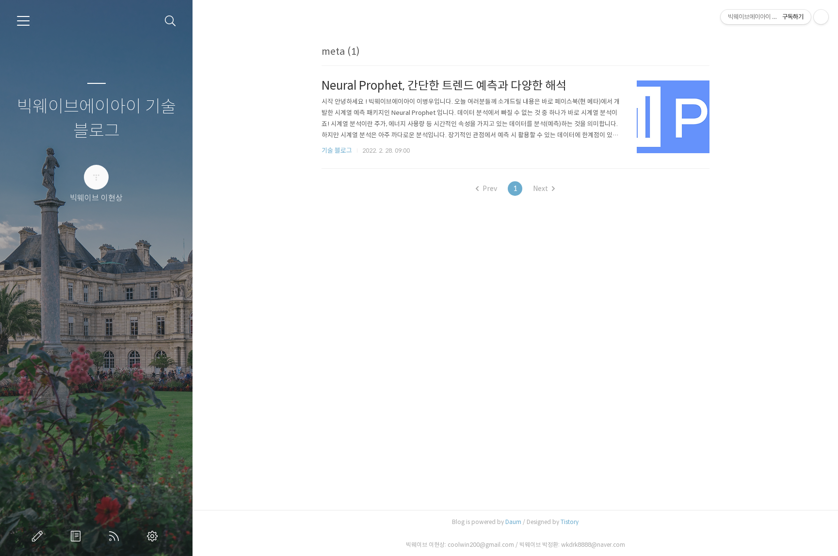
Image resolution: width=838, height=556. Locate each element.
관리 (154, 536)
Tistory (570, 521)
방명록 (77, 536)
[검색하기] (170, 21)
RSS (116, 536)
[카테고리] (23, 21)
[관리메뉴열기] (821, 17)
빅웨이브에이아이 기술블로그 (96, 119)
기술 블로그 (337, 150)
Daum (513, 521)
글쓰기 (39, 536)
